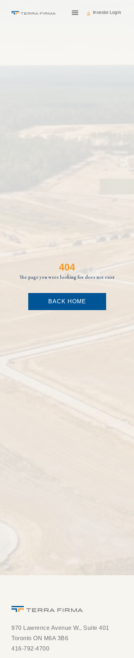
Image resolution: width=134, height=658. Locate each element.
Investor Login (107, 12)
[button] (75, 12)
